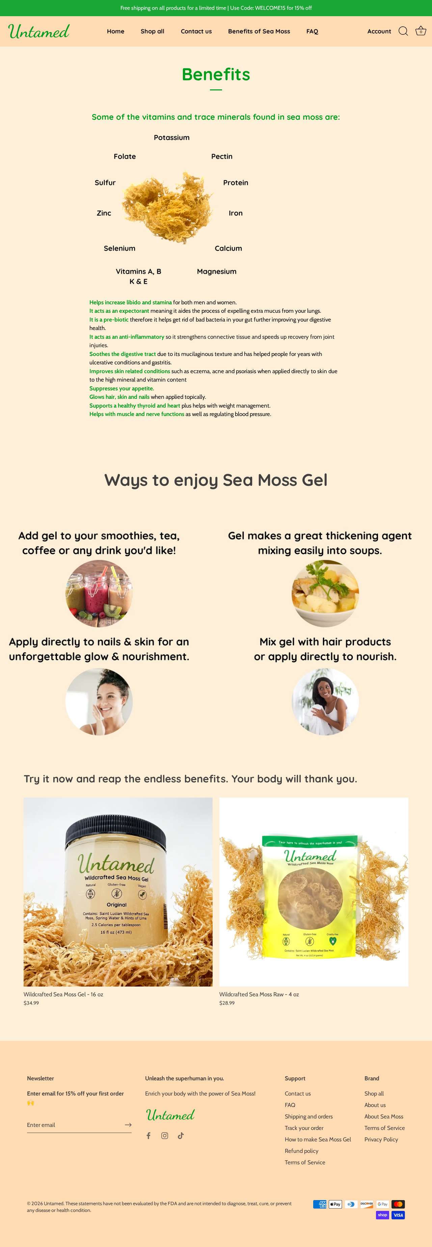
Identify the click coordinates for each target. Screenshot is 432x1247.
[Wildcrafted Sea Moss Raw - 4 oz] (313, 892)
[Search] (403, 31)
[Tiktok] (181, 1135)
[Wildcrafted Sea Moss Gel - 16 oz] (118, 892)
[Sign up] (128, 1124)
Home (116, 31)
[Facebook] (148, 1135)
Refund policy (302, 1150)
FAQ (312, 31)
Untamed (53, 1203)
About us (375, 1105)
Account (379, 31)
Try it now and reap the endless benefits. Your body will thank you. (190, 778)
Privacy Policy (381, 1139)
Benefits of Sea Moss (259, 31)
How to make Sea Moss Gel (318, 1139)
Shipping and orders (309, 1116)
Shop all (152, 31)
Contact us (196, 31)
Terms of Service (305, 1162)
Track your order (304, 1128)
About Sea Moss (383, 1116)
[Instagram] (164, 1135)
